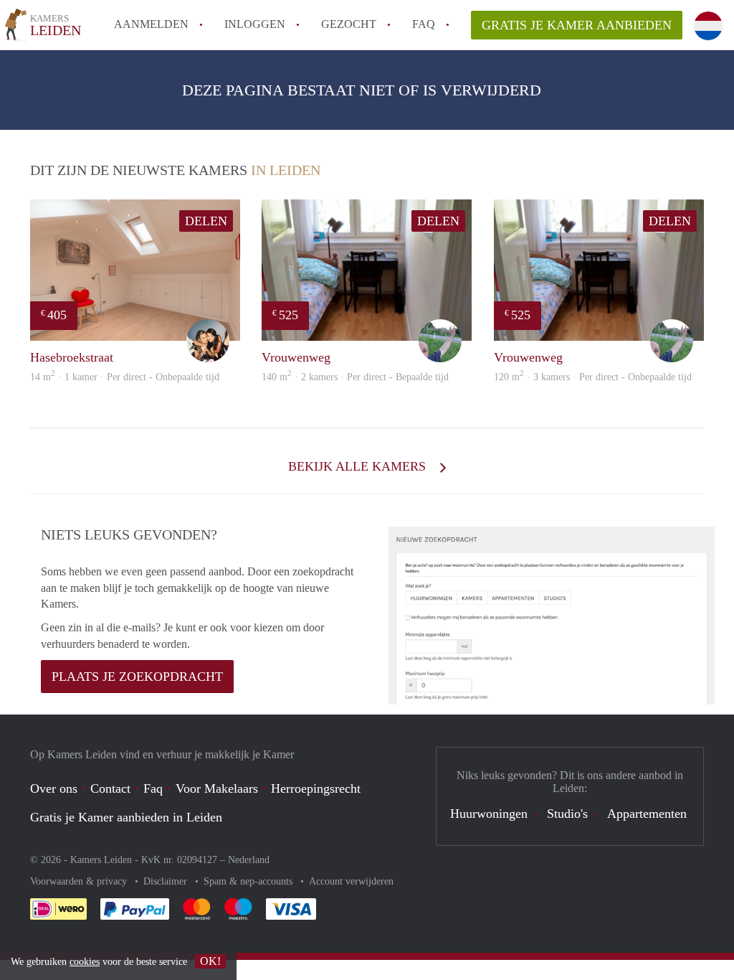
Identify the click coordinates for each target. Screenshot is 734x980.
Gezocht (348, 24)
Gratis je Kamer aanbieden (577, 25)
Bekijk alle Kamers (358, 466)
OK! (210, 961)
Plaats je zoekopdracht (137, 676)
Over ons (53, 788)
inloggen (254, 24)
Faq (153, 788)
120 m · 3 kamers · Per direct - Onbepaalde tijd (593, 377)
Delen (206, 221)
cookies (85, 961)
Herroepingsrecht (316, 788)
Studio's (567, 813)
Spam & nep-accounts (249, 881)
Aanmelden (151, 24)
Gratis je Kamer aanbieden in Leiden (126, 817)
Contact (110, 788)
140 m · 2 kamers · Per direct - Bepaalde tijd (355, 377)
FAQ (423, 24)
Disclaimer (166, 881)
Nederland (249, 859)
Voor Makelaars (217, 788)
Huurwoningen (489, 813)
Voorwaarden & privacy (80, 881)
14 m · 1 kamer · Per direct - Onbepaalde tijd (124, 377)
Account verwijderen (351, 881)
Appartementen (647, 813)
